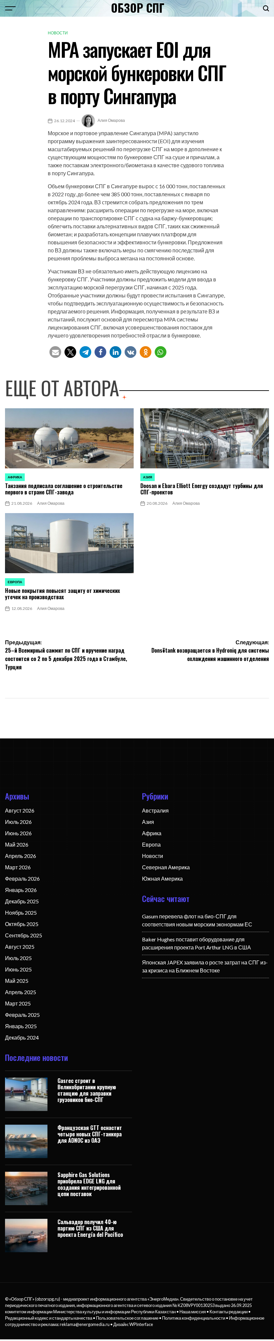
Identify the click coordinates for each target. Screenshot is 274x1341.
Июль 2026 (18, 822)
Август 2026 (19, 810)
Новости (58, 32)
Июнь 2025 (18, 969)
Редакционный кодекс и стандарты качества (48, 1318)
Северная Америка (166, 867)
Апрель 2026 (20, 856)
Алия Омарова (111, 120)
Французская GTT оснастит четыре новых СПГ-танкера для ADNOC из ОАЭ (89, 1134)
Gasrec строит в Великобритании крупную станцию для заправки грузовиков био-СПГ (86, 1090)
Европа (15, 582)
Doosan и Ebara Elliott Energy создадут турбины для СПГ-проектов (201, 489)
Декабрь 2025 (22, 901)
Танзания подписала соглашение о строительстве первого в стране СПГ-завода (63, 489)
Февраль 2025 (22, 1015)
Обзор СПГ (137, 7)
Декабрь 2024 (22, 1037)
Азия (147, 477)
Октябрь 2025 (21, 924)
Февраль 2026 (22, 878)
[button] (55, 352)
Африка (15, 477)
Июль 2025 (18, 958)
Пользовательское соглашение (127, 1318)
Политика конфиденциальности (193, 1318)
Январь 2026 (21, 890)
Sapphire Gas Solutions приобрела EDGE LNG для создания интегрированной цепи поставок (89, 1184)
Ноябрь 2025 (21, 912)
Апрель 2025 (20, 992)
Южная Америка (162, 878)
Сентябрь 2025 (23, 935)
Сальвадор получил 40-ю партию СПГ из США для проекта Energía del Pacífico (90, 1228)
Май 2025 (16, 980)
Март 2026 (18, 867)
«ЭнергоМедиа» (162, 1299)
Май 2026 (16, 844)
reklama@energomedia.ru (85, 1324)
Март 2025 (18, 1003)
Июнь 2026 (18, 833)
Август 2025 (19, 946)
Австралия (155, 810)
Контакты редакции (229, 1311)
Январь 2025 (21, 1026)
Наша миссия (192, 1311)
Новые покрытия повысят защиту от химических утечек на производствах (62, 594)
